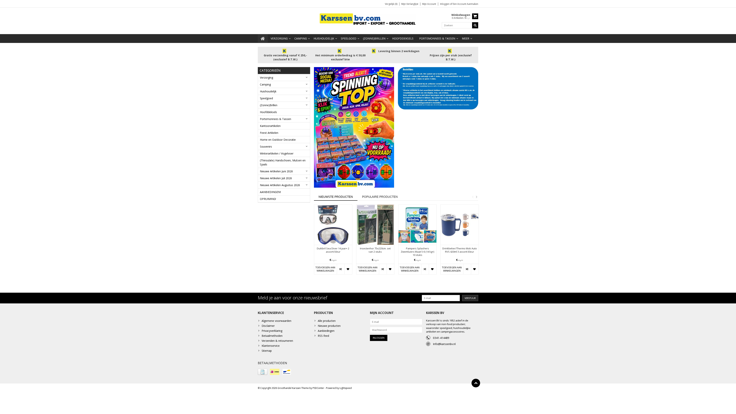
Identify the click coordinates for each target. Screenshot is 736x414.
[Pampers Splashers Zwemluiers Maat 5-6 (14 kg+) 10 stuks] (417, 225)
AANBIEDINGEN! (270, 192)
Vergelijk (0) (391, 4)
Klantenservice (271, 345)
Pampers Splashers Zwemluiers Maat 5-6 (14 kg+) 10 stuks (417, 252)
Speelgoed (348, 38)
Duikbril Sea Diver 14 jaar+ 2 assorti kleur (333, 250)
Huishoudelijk (324, 38)
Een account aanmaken (465, 4)
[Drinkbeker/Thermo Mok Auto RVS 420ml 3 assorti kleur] (460, 225)
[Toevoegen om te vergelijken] (340, 269)
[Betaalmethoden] (262, 372)
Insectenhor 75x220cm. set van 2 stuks (375, 250)
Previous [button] (472, 197)
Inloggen (445, 4)
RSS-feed (323, 336)
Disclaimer (268, 326)
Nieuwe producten (329, 326)
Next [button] (476, 197)
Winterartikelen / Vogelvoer (276, 153)
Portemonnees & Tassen (437, 38)
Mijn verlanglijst (409, 4)
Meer (465, 38)
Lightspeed (346, 388)
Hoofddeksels (402, 38)
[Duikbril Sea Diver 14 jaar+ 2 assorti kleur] (333, 225)
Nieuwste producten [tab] (336, 196)
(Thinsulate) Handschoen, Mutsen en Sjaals (283, 162)
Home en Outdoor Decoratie (278, 139)
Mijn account (429, 4)
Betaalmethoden (272, 336)
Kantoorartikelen (270, 126)
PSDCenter (318, 388)
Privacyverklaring (272, 331)
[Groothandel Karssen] (368, 19)
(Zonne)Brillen (374, 38)
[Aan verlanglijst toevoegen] (348, 269)
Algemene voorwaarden (276, 321)
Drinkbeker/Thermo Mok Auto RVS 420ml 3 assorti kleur (459, 250)
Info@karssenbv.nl (444, 344)
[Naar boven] (476, 383)
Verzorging (279, 38)
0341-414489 (441, 338)
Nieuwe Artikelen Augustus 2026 (280, 185)
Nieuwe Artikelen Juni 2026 (276, 171)
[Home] (263, 38)
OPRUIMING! (268, 199)
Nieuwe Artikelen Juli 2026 (276, 178)
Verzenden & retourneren (277, 341)
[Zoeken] (475, 25)
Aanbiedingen (326, 331)
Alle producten (327, 321)
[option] (333, 241)
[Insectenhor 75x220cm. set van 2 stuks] (375, 225)
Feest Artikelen (269, 133)
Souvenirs (266, 146)
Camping (300, 38)
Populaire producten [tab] (380, 196)
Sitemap (267, 350)
